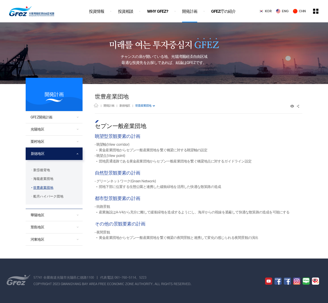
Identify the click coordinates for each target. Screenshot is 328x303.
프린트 (292, 106)
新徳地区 (124, 105)
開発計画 (109, 105)
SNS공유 (298, 106)
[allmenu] (319, 11)
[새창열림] (268, 281)
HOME (96, 105)
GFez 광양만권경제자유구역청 (31, 11)
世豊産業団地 (143, 105)
